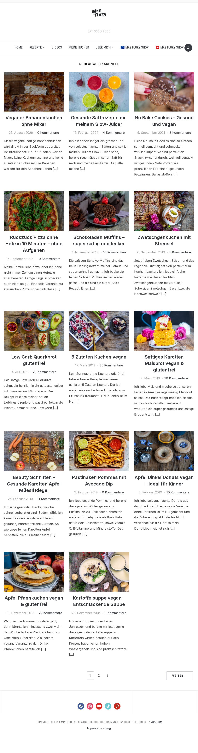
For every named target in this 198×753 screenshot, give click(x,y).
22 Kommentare (50, 613)
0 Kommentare (48, 133)
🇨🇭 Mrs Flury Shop (169, 47)
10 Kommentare (114, 252)
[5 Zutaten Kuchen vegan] (99, 313)
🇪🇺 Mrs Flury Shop (134, 47)
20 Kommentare (44, 372)
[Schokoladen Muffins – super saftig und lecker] (99, 193)
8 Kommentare (180, 133)
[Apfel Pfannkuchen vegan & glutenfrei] (34, 554)
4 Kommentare (114, 133)
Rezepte (35, 47)
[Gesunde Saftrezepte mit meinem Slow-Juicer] (99, 74)
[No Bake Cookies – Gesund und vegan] (164, 74)
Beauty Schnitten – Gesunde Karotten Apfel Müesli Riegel (34, 483)
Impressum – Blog (99, 728)
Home (19, 47)
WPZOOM (156, 722)
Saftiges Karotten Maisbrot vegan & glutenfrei (164, 363)
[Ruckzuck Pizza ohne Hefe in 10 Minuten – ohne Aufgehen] (34, 193)
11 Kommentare (48, 499)
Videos (57, 47)
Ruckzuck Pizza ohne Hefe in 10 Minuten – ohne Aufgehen (33, 243)
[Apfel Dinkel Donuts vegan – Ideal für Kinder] (164, 434)
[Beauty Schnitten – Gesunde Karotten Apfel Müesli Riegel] (34, 434)
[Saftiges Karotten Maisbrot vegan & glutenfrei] (164, 313)
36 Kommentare (176, 378)
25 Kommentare (111, 365)
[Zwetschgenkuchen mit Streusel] (164, 193)
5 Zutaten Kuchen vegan (99, 357)
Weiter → (179, 675)
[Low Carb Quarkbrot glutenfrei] (34, 313)
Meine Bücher (79, 47)
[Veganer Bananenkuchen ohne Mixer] (34, 74)
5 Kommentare (180, 252)
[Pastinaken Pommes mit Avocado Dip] (99, 434)
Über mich (103, 47)
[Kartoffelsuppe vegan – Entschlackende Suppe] (99, 554)
